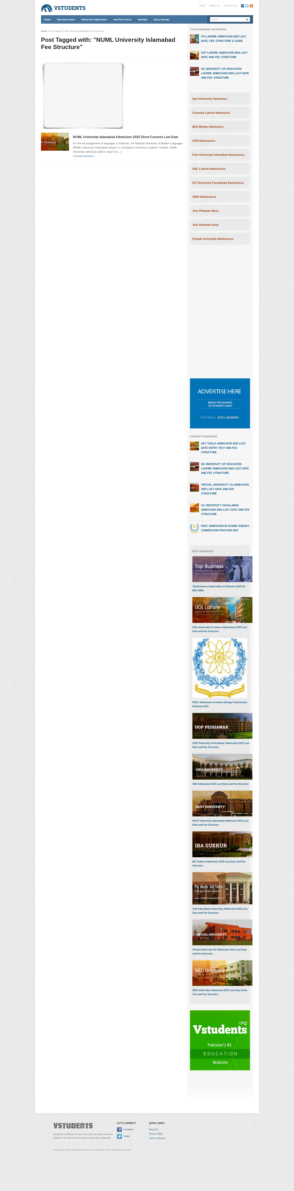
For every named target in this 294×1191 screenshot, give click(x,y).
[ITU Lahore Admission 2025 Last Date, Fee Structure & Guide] (194, 38)
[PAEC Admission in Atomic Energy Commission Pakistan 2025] (194, 528)
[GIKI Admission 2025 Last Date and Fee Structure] (222, 766)
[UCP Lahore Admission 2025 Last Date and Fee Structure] (194, 55)
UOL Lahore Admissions (209, 168)
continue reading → (84, 156)
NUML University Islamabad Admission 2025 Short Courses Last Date (125, 137)
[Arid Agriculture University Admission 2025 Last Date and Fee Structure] (222, 888)
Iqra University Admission (209, 98)
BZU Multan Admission (208, 126)
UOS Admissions (203, 140)
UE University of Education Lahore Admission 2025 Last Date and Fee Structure (225, 73)
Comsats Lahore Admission (211, 112)
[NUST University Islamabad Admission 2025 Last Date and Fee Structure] (222, 803)
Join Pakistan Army (205, 224)
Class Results (161, 19)
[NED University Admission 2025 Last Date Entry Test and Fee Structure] (222, 972)
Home (202, 6)
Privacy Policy (156, 1134)
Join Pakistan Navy (205, 210)
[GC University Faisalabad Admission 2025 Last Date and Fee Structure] (194, 507)
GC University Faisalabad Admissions (218, 182)
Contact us (230, 6)
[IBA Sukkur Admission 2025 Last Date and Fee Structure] (222, 844)
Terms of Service (157, 1138)
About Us (214, 6)
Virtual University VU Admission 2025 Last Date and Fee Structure (225, 489)
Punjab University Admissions (212, 238)
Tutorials (142, 19)
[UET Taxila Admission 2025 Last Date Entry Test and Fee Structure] (194, 445)
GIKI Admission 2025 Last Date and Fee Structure (220, 784)
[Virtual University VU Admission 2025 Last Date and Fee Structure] (194, 487)
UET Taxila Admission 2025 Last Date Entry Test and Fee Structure (223, 448)
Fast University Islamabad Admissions (218, 154)
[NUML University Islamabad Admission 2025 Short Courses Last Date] (55, 141)
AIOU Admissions (204, 196)
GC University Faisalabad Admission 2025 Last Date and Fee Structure (225, 510)
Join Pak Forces (122, 19)
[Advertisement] (83, 95)
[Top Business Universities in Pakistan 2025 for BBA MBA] (222, 569)
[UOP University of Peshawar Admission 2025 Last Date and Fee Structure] (222, 725)
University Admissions (94, 19)
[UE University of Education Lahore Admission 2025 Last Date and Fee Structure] (194, 71)
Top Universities (66, 19)
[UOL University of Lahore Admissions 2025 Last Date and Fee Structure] (222, 610)
